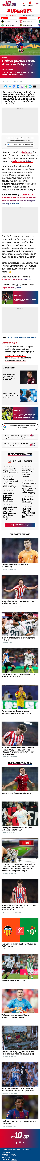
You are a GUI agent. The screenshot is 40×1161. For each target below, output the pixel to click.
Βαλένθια (27, 152)
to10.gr (5, 82)
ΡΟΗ (9, 461)
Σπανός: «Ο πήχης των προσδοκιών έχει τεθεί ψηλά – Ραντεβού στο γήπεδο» (19, 358)
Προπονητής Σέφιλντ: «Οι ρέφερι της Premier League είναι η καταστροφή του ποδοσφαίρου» (20, 349)
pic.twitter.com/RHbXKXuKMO (17, 279)
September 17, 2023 (11, 287)
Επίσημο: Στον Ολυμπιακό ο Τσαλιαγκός (28, 501)
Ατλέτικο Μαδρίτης (22, 161)
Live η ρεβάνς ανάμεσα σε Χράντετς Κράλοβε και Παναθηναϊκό (8, 497)
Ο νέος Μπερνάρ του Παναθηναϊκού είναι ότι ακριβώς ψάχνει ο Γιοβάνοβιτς (18, 73)
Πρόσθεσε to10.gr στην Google (21, 144)
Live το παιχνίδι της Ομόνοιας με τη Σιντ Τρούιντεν (10, 471)
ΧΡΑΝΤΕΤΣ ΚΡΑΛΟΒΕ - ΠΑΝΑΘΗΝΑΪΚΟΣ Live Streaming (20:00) (28, 513)
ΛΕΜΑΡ (34, 337)
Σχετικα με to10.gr (8, 1154)
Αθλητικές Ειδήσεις (28, 443)
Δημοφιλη (17, 461)
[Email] (34, 86)
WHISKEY (14, 1159)
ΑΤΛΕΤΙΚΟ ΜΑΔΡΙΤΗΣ (22, 337)
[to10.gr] (9, 3)
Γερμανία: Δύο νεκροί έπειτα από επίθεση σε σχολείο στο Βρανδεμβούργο (10, 483)
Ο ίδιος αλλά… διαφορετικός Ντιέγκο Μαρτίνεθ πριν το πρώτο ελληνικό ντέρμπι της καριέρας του (19, 199)
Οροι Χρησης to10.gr (9, 1156)
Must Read (27, 461)
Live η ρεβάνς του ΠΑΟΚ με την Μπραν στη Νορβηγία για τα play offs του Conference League (10, 513)
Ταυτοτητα (6, 1152)
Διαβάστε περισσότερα (20, 525)
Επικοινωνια (6, 1158)
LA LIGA (10, 337)
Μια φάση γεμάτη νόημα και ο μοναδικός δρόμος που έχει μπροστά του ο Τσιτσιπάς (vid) (29, 488)
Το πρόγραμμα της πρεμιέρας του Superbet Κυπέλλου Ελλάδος (28, 473)
